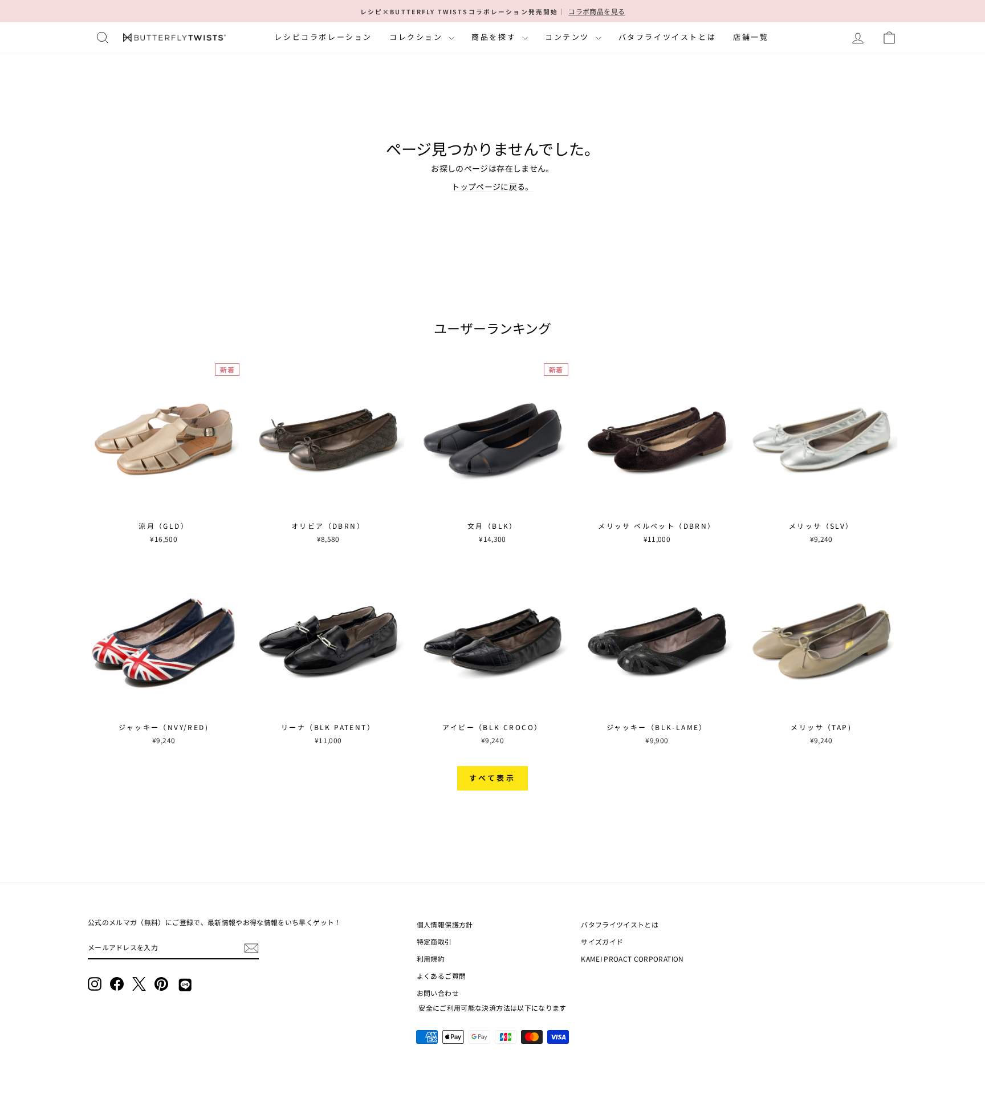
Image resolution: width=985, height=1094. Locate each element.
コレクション (417, 36)
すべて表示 (492, 777)
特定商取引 (434, 941)
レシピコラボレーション (323, 36)
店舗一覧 (750, 36)
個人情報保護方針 (445, 924)
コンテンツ (569, 36)
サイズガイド (602, 941)
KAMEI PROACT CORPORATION (632, 958)
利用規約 (431, 958)
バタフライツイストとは (667, 36)
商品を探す (495, 36)
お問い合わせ (438, 993)
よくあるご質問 (441, 975)
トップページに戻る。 (492, 186)
